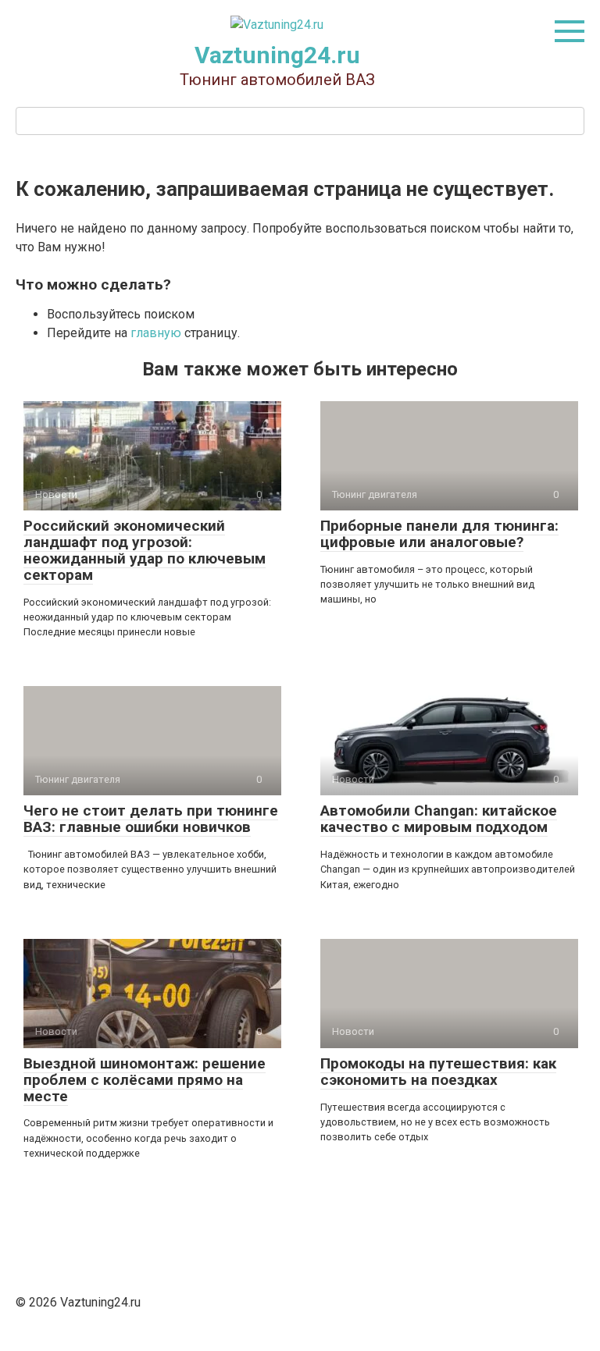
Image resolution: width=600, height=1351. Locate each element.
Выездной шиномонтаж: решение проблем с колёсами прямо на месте (144, 1079)
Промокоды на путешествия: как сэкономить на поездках (438, 1071)
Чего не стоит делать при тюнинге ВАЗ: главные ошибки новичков (150, 819)
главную (155, 332)
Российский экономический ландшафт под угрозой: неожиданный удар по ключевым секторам (144, 550)
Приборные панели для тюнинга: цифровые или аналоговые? (439, 534)
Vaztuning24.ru (277, 55)
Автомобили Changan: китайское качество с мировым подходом (438, 819)
